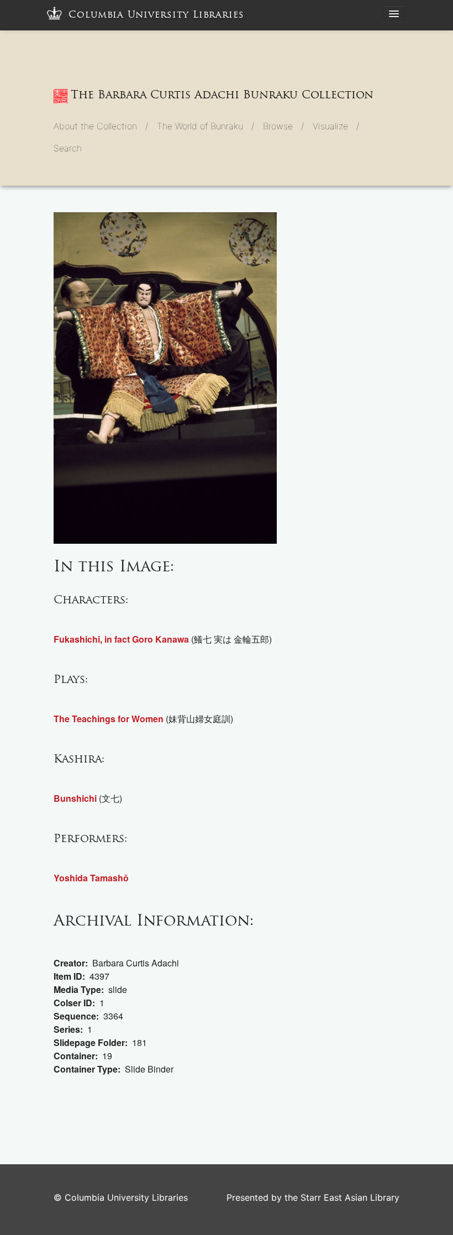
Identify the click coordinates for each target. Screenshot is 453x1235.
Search (68, 148)
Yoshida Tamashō (91, 877)
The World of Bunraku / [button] (205, 126)
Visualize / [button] (336, 126)
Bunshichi (75, 798)
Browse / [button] (283, 126)
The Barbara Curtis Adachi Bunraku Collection (222, 94)
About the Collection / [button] (101, 126)
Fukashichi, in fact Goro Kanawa (121, 639)
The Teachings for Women (109, 718)
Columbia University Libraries (156, 14)
